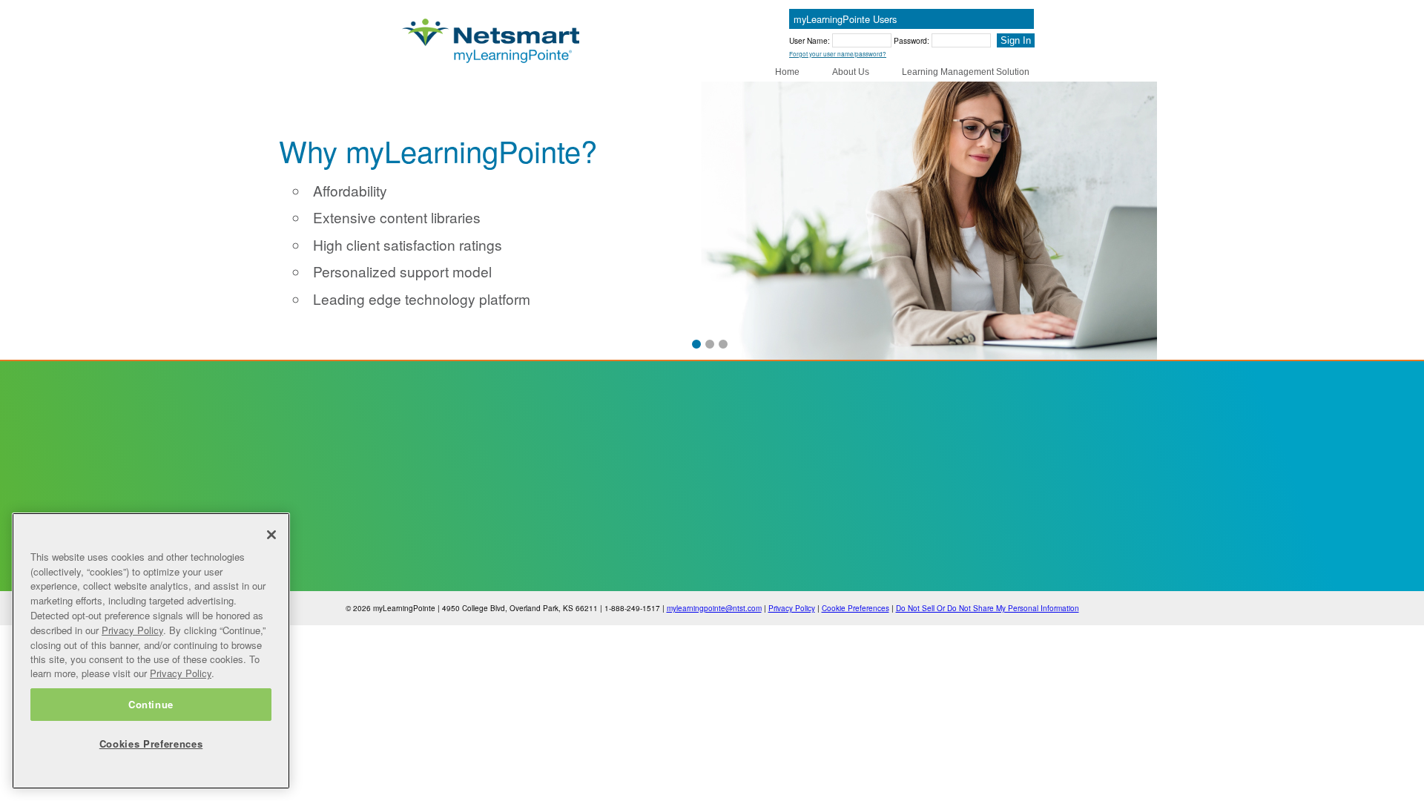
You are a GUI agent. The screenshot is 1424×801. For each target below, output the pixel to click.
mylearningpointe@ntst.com (714, 608)
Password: (913, 40)
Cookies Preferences (150, 743)
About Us (850, 72)
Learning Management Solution (965, 72)
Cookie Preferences (855, 608)
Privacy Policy (791, 608)
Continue (151, 704)
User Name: (810, 40)
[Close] (271, 534)
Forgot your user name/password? (837, 54)
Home (787, 72)
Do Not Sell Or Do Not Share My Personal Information (987, 608)
